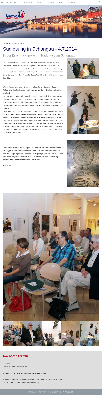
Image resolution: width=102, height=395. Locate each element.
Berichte (22, 43)
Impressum (68, 392)
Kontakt (42, 392)
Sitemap (33, 392)
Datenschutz (54, 392)
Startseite (15, 43)
